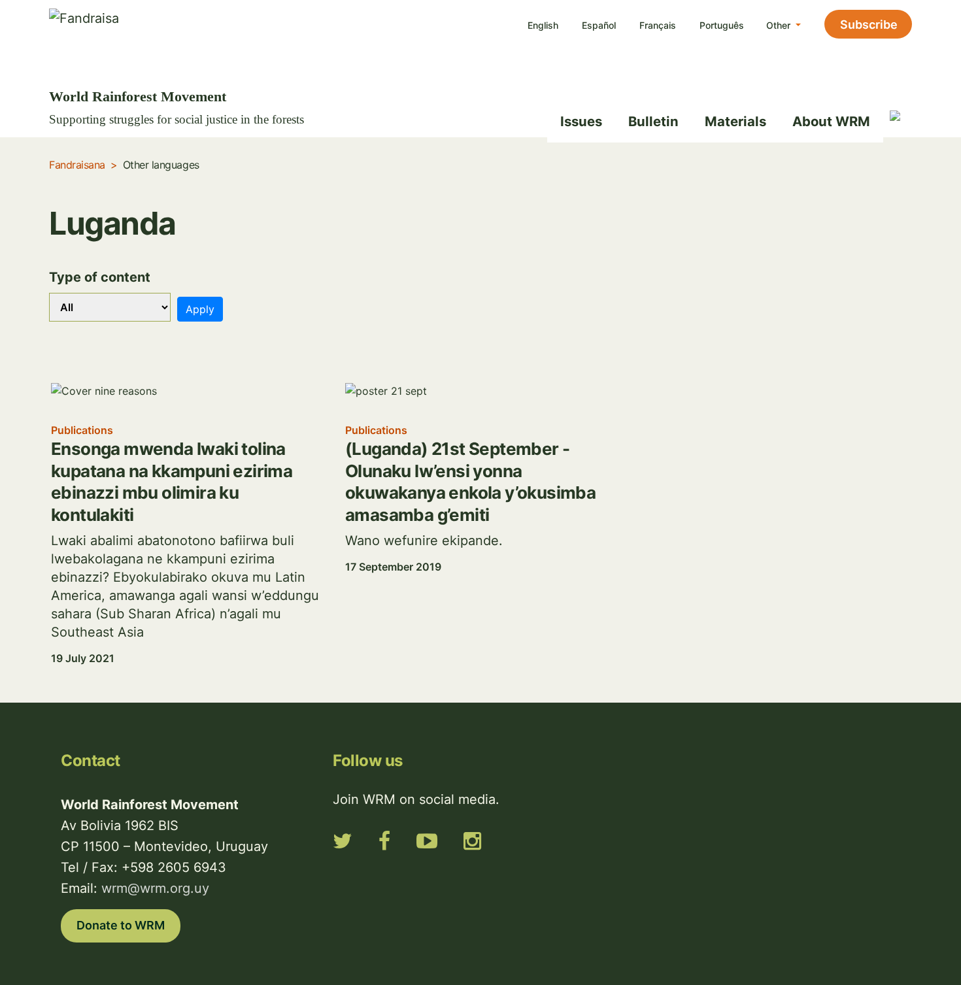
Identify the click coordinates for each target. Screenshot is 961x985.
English (543, 25)
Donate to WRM (120, 925)
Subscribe (869, 24)
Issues (581, 121)
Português (722, 25)
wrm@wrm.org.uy (155, 888)
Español (599, 25)
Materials (735, 121)
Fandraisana (77, 164)
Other (779, 25)
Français (657, 25)
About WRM (831, 121)
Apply (200, 309)
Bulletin (653, 121)
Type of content (99, 277)
